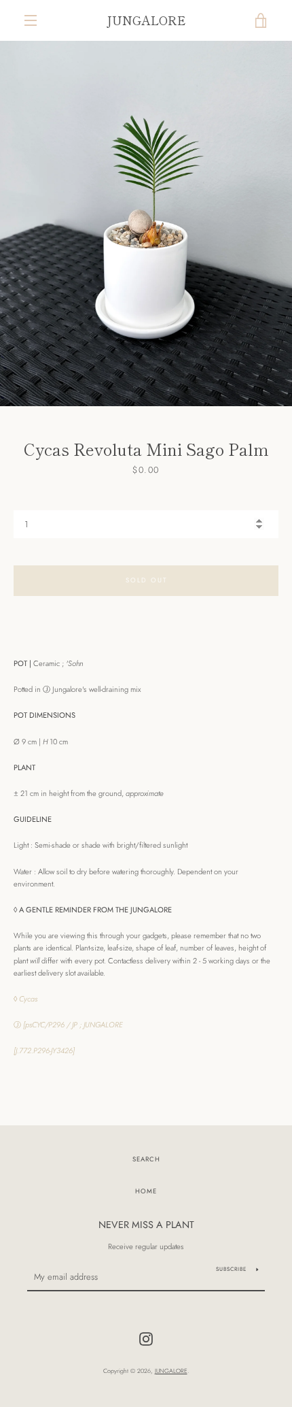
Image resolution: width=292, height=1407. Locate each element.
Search (146, 1159)
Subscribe (231, 1269)
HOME (146, 1191)
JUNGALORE (146, 20)
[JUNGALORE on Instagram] (146, 1338)
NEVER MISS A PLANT (146, 1224)
